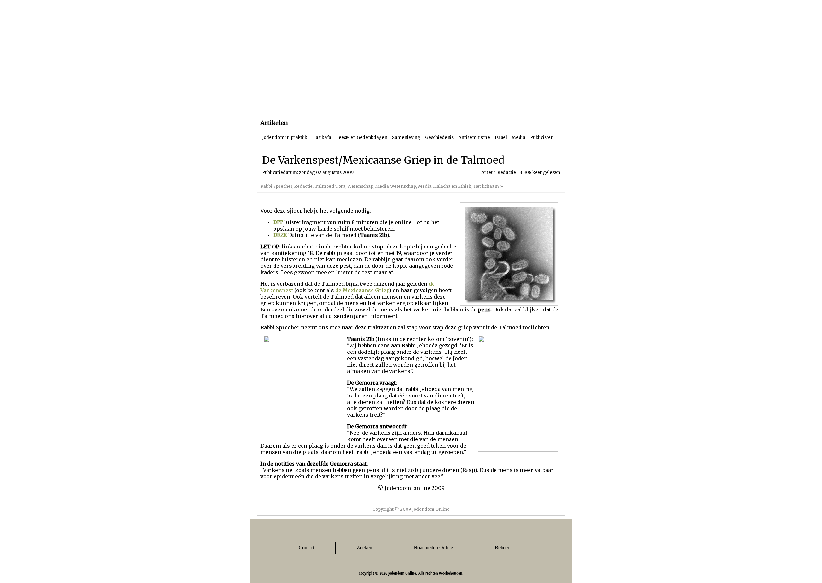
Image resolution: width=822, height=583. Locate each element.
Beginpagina (279, 103)
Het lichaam (486, 186)
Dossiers (376, 103)
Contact (306, 547)
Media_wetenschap (395, 186)
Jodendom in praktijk (284, 137)
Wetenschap (360, 186)
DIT (278, 222)
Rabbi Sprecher (276, 186)
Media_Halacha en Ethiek (444, 186)
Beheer (502, 547)
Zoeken (364, 547)
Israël (501, 137)
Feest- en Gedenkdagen (361, 137)
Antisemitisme (474, 137)
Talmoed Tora (330, 186)
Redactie (303, 186)
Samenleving (406, 137)
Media (518, 137)
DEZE (280, 235)
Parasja (415, 103)
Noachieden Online (433, 547)
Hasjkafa (321, 137)
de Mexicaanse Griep (362, 290)
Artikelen (335, 103)
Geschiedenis (439, 137)
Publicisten (542, 137)
